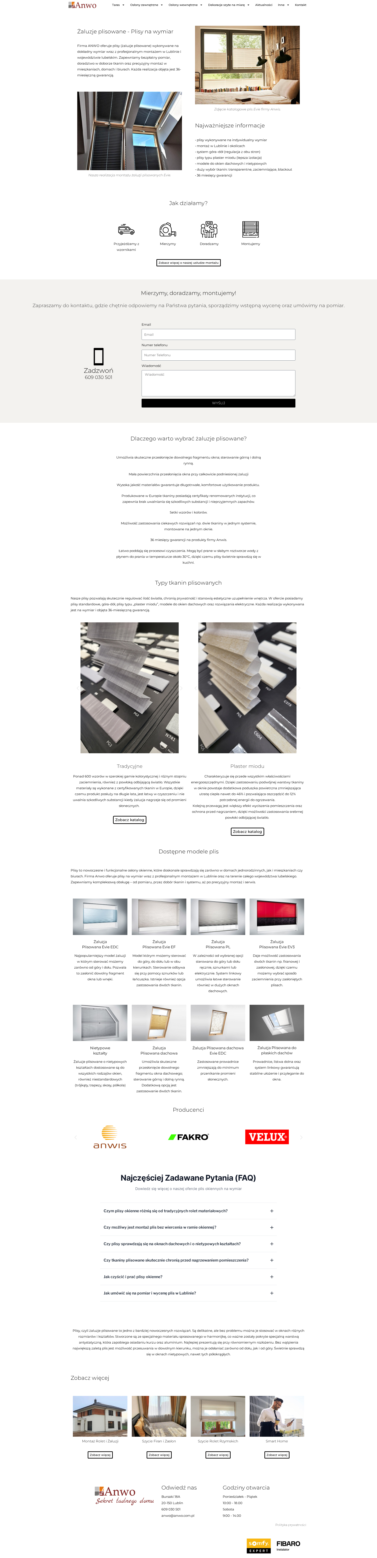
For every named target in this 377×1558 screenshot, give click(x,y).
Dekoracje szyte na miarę (226, 5)
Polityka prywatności (290, 1525)
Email (146, 324)
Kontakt (300, 5)
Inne (281, 5)
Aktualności (263, 5)
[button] (78, 688)
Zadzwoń (98, 370)
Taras (116, 5)
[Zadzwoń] (98, 356)
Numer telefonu (155, 345)
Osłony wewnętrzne (183, 5)
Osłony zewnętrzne (144, 5)
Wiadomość (151, 366)
